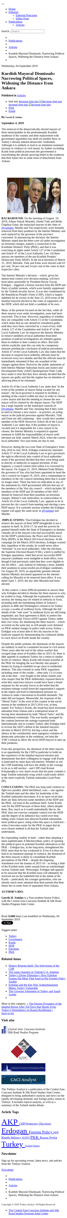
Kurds (12, 942)
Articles (20, 24)
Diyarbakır (7, 227)
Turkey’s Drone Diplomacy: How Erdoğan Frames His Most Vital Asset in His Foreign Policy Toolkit (37, 978)
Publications (15, 21)
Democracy (32, 1123)
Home (12, 8)
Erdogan (15, 1131)
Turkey (13, 936)
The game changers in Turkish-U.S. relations (34, 972)
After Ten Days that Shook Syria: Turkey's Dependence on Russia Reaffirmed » (28, 1008)
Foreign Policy (41, 1132)
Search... (6, 31)
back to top (7, 1013)
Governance (15, 939)
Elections (14, 948)
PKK (11, 952)
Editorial (13, 12)
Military (16, 1137)
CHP (22, 1123)
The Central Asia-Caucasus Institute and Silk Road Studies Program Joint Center (34, 1212)
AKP (10, 1122)
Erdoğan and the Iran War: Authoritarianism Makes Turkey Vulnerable (33, 986)
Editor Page (22, 18)
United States (32, 1145)
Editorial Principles (26, 15)
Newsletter (7, 1169)
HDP (11, 945)
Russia (44, 1137)
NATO (26, 1137)
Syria (53, 1137)
